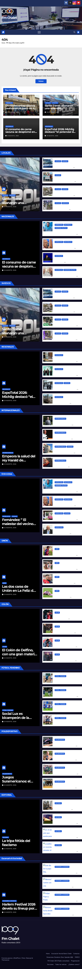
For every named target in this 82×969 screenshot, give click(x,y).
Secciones (50, 964)
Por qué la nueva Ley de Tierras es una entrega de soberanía (65, 823)
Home (48, 953)
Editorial (5, 837)
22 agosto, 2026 (10, 527)
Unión (4, 583)
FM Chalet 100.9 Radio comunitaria (58, 961)
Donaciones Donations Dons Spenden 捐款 (60, 957)
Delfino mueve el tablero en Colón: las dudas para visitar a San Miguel (65, 660)
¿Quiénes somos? (74, 964)
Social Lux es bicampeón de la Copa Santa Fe (15, 718)
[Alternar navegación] (39, 32)
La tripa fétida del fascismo (16, 843)
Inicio (3, 43)
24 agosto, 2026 (13, 112)
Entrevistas (59, 224)
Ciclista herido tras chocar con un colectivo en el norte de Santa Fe (65, 167)
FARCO (77, 957)
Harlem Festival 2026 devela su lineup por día (18, 908)
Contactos (76, 953)
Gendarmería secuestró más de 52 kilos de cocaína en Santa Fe (66, 325)
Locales (48, 102)
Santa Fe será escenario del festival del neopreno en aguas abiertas (66, 759)
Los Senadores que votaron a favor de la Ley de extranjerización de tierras (66, 809)
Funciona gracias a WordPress (11, 958)
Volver (41, 81)
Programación (75, 961)
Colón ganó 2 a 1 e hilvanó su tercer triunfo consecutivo (65, 618)
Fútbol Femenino (8, 710)
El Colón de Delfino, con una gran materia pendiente (19, 654)
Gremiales (9, 102)
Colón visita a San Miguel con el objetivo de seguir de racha (65, 646)
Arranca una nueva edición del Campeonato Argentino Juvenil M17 (66, 773)
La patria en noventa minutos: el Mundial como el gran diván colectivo (66, 851)
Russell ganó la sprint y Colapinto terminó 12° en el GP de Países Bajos (66, 745)
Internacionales (8, 452)
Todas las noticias (61, 964)
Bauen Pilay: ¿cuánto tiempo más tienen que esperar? (65, 181)
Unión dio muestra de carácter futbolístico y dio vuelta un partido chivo (65, 555)
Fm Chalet (9, 18)
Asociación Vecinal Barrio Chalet (61, 953)
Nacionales (9, 126)
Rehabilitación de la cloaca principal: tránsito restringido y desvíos (66, 209)
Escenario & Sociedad (9, 900)
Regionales (49, 126)
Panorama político (61, 228)
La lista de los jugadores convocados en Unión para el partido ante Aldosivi (66, 569)
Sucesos (55, 102)
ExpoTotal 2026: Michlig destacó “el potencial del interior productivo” (60, 132)
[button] (74, 32)
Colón (5, 646)
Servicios (65, 203)
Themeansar (5, 960)
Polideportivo (7, 773)
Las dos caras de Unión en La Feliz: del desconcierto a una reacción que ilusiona (19, 592)
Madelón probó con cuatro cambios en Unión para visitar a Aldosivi (66, 583)
